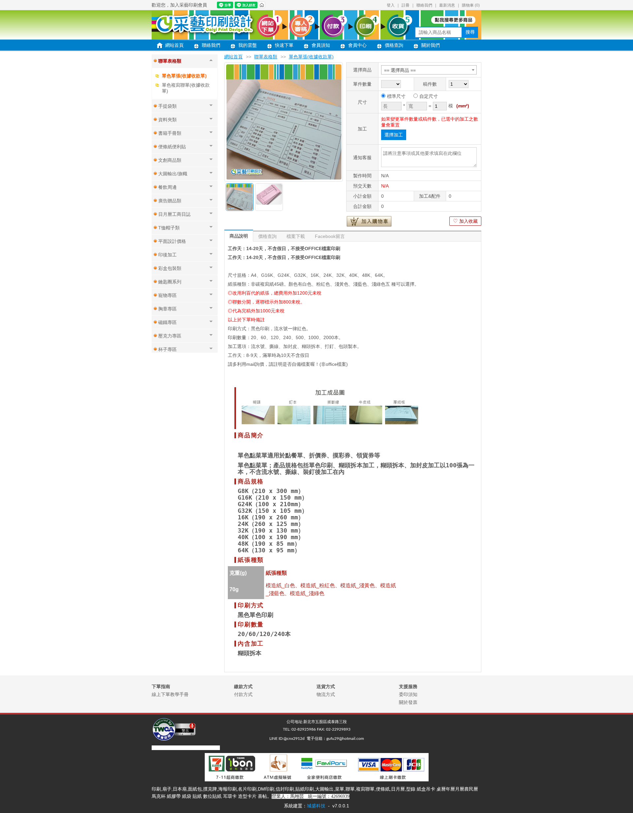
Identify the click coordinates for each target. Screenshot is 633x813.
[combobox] (429, 69)
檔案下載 (295, 236)
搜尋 (470, 32)
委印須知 (408, 694)
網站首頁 (174, 45)
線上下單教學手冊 (170, 694)
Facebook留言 (330, 236)
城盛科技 (316, 805)
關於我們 (430, 45)
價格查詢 (394, 45)
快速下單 (284, 45)
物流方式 (325, 694)
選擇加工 (393, 134)
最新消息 (447, 5)
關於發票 (408, 702)
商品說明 (238, 236)
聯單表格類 (265, 56)
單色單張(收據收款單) (184, 75)
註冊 (405, 5)
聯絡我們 (424, 5)
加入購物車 (369, 221)
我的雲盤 (247, 45)
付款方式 (243, 694)
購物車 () (471, 5)
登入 (391, 5)
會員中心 (357, 45)
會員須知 (321, 45)
